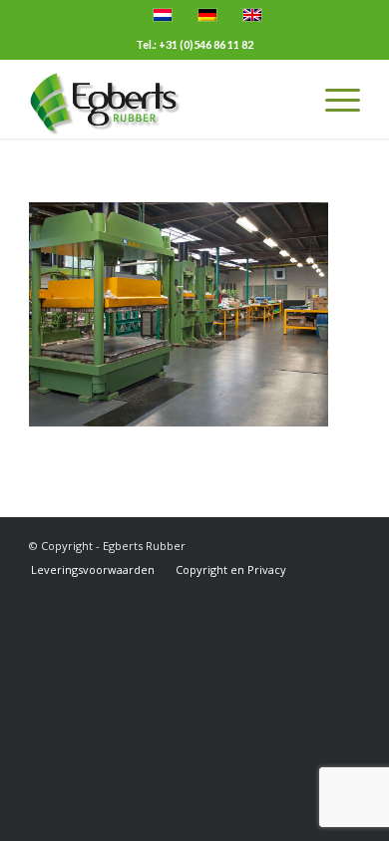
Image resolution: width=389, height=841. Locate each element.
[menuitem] (93, 570)
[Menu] (332, 99)
